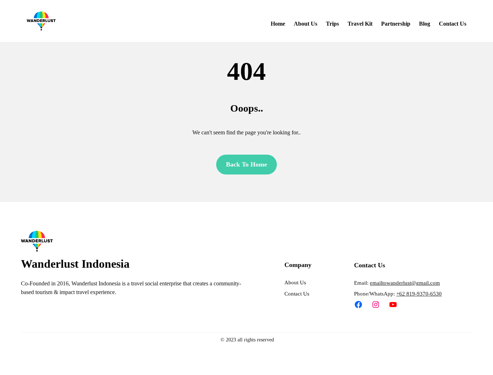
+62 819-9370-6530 (419, 294)
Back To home (246, 164)
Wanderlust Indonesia (75, 263)
